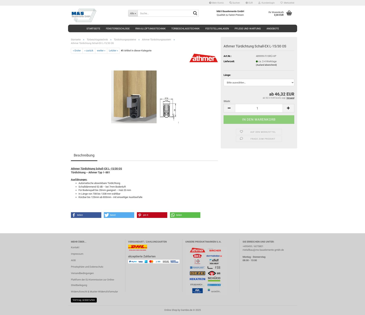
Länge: (227, 75)
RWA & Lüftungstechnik (150, 28)
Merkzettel (288, 3)
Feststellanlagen (217, 28)
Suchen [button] (236, 3)
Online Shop (170, 310)
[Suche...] (195, 13)
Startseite (93, 28)
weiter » (101, 50)
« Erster (77, 50)
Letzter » (113, 50)
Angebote (273, 28)
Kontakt (75, 247)
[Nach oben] (354, 309)
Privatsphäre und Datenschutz (87, 266)
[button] (249, 3)
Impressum (77, 253)
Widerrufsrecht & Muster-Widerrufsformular (94, 291)
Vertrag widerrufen (84, 300)
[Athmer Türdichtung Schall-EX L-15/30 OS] (144, 96)
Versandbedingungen (82, 273)
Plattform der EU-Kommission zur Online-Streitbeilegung (93, 282)
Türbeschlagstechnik (185, 28)
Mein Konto (217, 3)
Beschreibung (84, 155)
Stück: (227, 101)
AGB (73, 260)
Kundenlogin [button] (267, 3)
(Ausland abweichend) (266, 65)
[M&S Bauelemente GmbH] (96, 15)
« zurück (88, 50)
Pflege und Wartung (248, 28)
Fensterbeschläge (118, 28)
